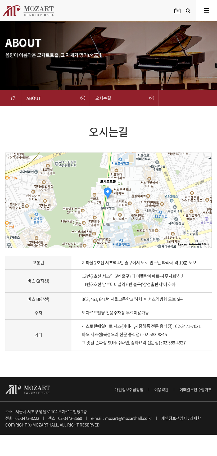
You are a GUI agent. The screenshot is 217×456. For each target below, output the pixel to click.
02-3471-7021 (188, 326)
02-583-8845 (155, 334)
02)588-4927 (174, 342)
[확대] (205, 190)
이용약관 (161, 389)
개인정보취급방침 (129, 389)
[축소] (205, 199)
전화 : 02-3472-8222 (22, 418)
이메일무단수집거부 (195, 389)
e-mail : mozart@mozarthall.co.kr (121, 418)
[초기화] (205, 209)
